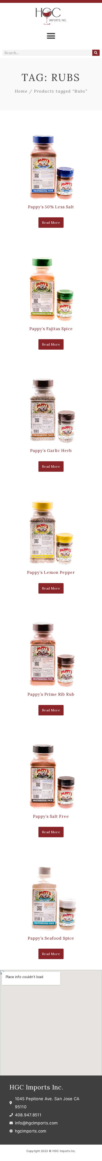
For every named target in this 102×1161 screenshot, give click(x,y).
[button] (51, 36)
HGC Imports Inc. (36, 1087)
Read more (51, 222)
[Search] (96, 53)
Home (21, 91)
